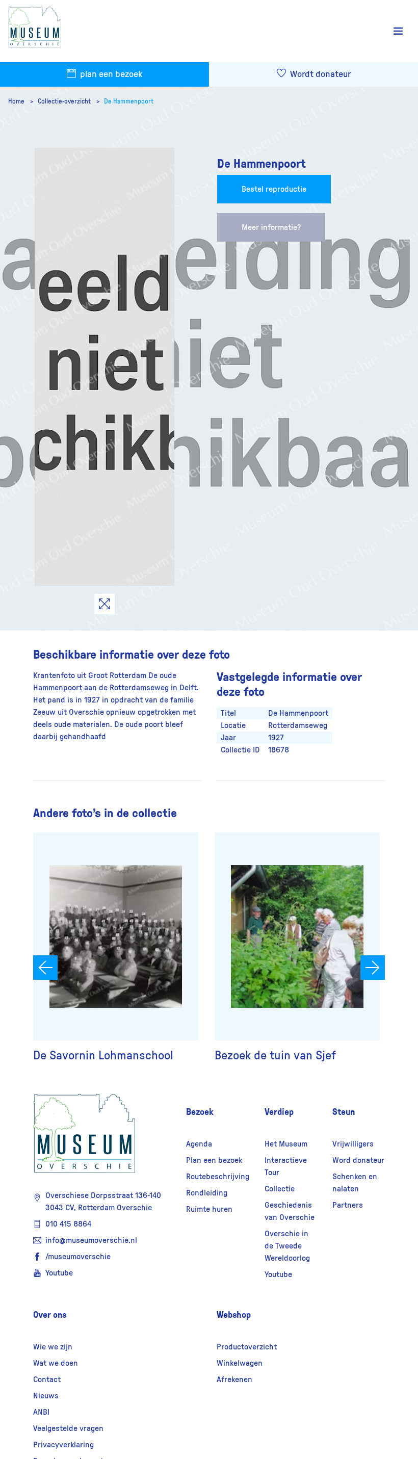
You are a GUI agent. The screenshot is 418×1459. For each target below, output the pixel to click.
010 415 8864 (68, 1224)
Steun (343, 1111)
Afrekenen (234, 1379)
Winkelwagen (240, 1363)
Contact (47, 1379)
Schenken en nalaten (354, 1183)
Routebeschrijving (217, 1177)
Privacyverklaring (63, 1445)
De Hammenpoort (128, 101)
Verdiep (279, 1111)
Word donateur (358, 1160)
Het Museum (286, 1144)
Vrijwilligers (353, 1144)
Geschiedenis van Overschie (290, 1211)
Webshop (234, 1314)
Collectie (280, 1189)
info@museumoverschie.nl (91, 1240)
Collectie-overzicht (65, 101)
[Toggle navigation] (398, 31)
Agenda (199, 1144)
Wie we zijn (52, 1347)
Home (17, 101)
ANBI (41, 1412)
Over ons (50, 1314)
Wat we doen (55, 1363)
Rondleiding (206, 1193)
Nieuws (46, 1396)
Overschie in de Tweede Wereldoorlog (287, 1246)
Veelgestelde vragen (68, 1428)
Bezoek (200, 1111)
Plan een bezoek (214, 1160)
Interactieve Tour (286, 1166)
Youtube (59, 1273)
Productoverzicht (247, 1347)
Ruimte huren (209, 1209)
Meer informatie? (271, 227)
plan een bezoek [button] (110, 74)
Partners (347, 1205)
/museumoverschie (78, 1257)
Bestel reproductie (274, 189)
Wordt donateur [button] (319, 74)
